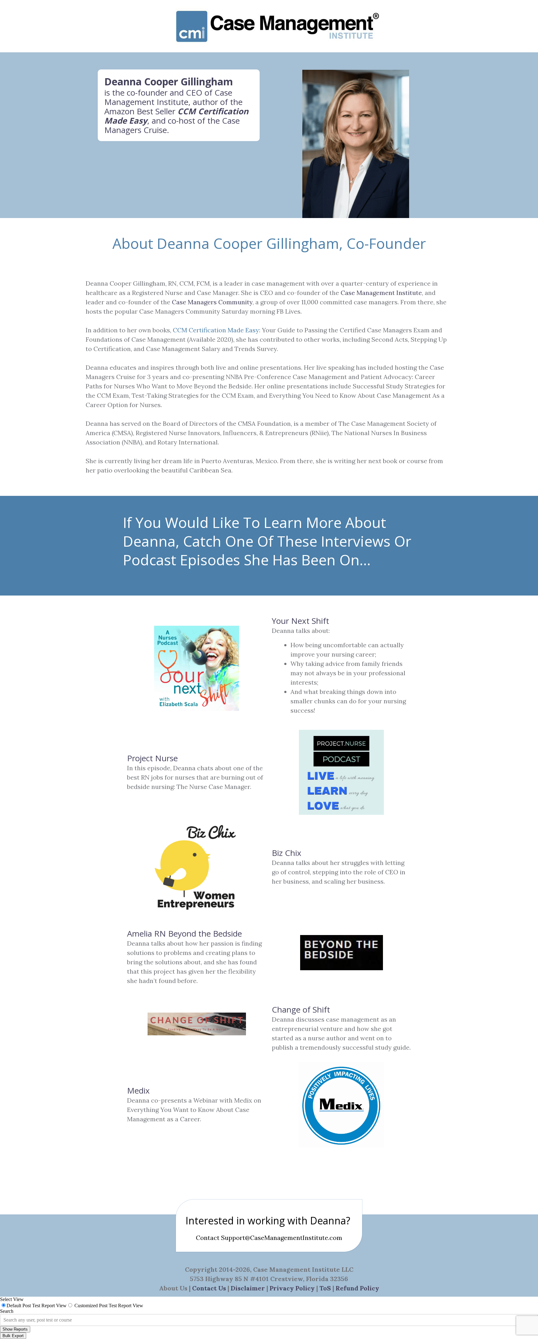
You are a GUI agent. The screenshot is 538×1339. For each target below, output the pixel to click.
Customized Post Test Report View (108, 1305)
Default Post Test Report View (37, 1305)
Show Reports (15, 1329)
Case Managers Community (212, 302)
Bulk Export (13, 1335)
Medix (138, 1090)
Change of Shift (301, 1009)
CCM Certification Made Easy (216, 330)
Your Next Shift (300, 620)
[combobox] (4, 1320)
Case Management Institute (168, 97)
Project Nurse (152, 758)
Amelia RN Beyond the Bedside (184, 933)
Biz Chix (286, 852)
